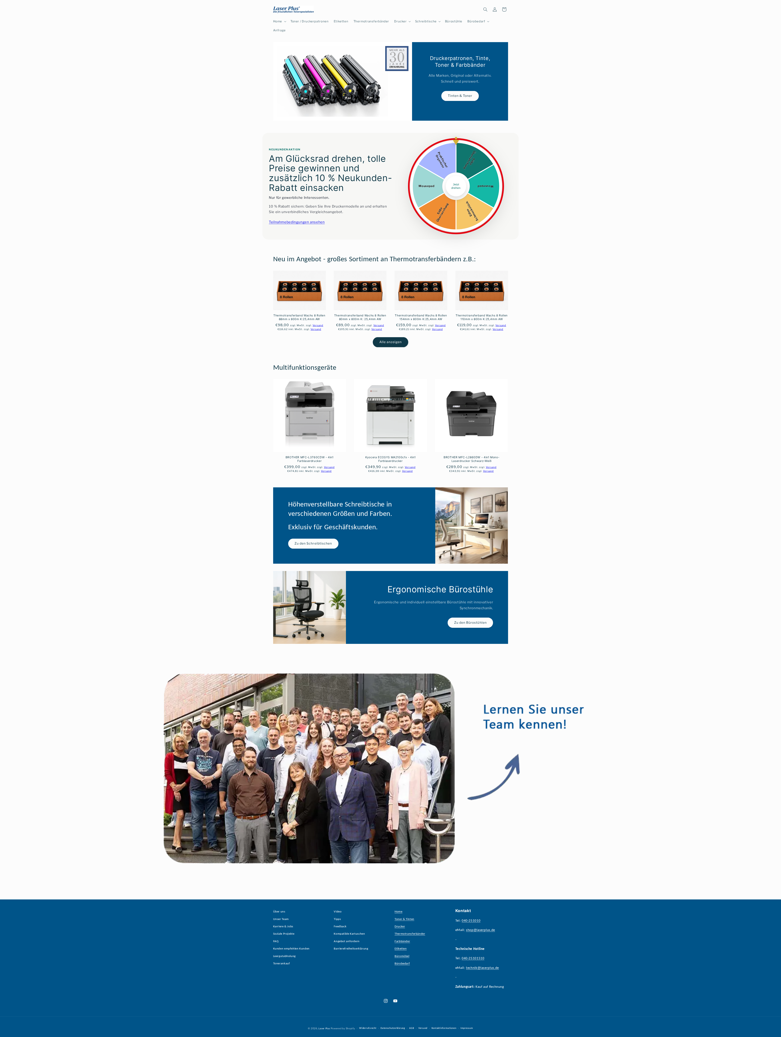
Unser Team (281, 919)
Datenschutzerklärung (393, 1028)
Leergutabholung (284, 956)
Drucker (400, 926)
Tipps (337, 919)
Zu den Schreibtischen (313, 544)
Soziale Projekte (284, 934)
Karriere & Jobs (283, 926)
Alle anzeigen (390, 342)
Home (398, 911)
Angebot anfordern (347, 941)
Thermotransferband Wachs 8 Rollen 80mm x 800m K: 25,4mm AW (360, 317)
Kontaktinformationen (444, 1028)
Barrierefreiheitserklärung (351, 948)
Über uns (279, 911)
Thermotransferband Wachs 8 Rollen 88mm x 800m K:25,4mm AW (299, 317)
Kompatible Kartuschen (349, 934)
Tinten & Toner (460, 96)
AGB (411, 1028)
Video (337, 911)
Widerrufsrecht (367, 1028)
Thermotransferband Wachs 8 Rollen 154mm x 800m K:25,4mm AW (421, 317)
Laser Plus (324, 1028)
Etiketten (401, 948)
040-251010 (471, 920)
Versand (422, 1028)
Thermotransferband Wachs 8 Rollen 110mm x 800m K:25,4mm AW (482, 317)
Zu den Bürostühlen (470, 623)
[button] (279, 21)
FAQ (276, 941)
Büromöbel (402, 956)
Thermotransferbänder (410, 934)
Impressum (466, 1028)
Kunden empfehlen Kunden (291, 948)
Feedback (340, 926)
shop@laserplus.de (480, 930)
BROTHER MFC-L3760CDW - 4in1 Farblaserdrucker (310, 459)
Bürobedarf (402, 963)
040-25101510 (473, 958)
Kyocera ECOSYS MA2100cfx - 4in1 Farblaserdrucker (390, 459)
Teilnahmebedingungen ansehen (297, 222)
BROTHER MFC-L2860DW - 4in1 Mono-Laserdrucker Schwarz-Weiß (471, 459)
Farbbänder (402, 941)
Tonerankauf (281, 963)
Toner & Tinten (404, 919)
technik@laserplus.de (482, 968)
